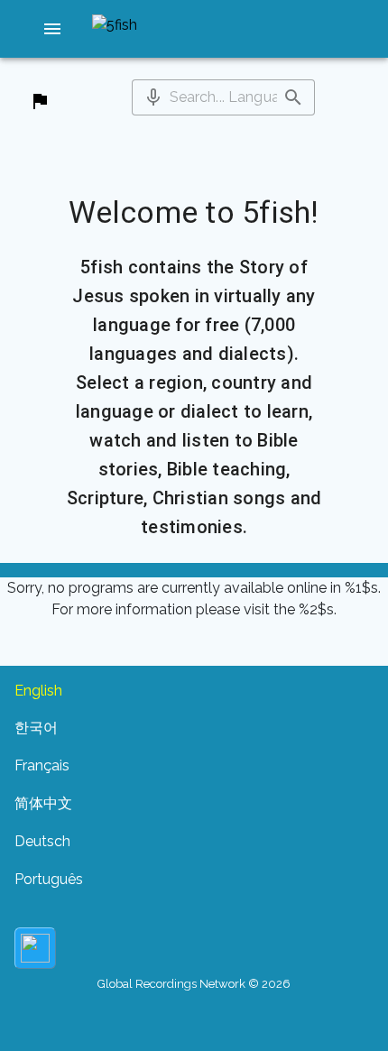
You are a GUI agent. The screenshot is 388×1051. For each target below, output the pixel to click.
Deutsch (42, 841)
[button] (52, 28)
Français (41, 765)
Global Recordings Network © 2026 (194, 984)
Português (48, 879)
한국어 (36, 727)
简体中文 (43, 803)
